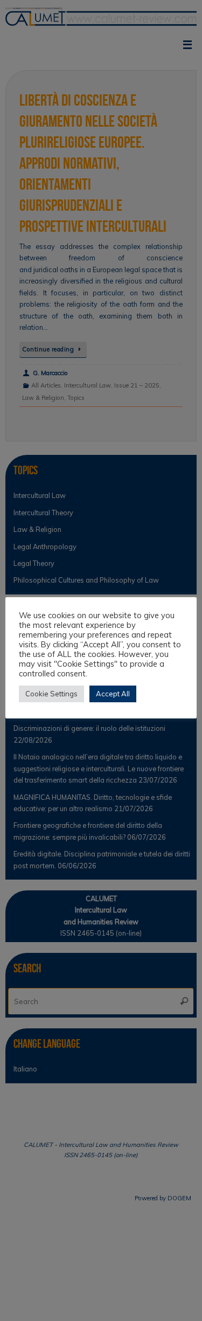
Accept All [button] (113, 693)
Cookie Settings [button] (51, 693)
